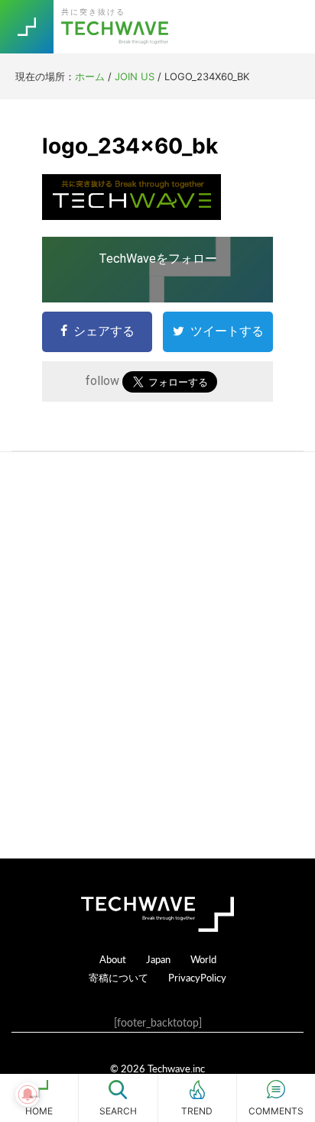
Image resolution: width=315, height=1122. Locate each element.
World (203, 959)
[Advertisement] (157, 655)
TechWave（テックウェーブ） (117, 26)
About (112, 959)
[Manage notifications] (27, 1094)
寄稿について (118, 977)
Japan (158, 959)
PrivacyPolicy (197, 977)
